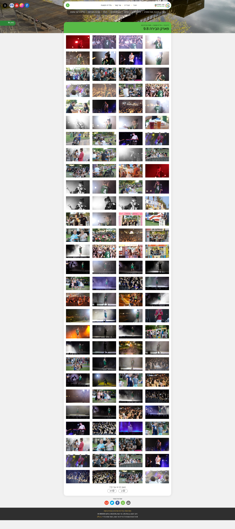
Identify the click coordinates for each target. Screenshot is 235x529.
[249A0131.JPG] (78, 58)
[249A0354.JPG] (131, 106)
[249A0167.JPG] (131, 122)
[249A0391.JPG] (78, 138)
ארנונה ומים (136, 12)
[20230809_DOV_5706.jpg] (104, 299)
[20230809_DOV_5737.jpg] (78, 396)
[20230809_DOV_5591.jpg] (78, 283)
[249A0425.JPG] (157, 203)
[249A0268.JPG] (131, 154)
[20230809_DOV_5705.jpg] (157, 348)
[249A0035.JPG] (131, 74)
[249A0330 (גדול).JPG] (157, 90)
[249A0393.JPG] (104, 138)
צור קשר (117, 5)
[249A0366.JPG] (157, 122)
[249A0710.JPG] (131, 299)
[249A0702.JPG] (131, 315)
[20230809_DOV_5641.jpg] (131, 428)
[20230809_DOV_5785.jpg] (78, 380)
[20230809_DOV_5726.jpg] (104, 331)
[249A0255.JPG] (157, 170)
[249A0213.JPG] (104, 122)
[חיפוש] (67, 5)
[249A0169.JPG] (157, 106)
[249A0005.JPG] (157, 154)
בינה (99, 517)
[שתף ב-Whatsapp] (123, 502)
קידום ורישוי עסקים (77, 12)
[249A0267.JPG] (78, 122)
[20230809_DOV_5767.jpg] (78, 251)
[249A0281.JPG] (104, 58)
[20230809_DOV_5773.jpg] (131, 267)
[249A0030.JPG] (78, 235)
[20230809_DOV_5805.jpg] (78, 476)
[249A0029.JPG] (104, 74)
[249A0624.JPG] (78, 299)
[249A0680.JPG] (157, 380)
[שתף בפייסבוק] (117, 502)
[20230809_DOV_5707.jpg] (131, 364)
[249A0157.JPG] (78, 187)
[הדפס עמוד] (128, 502)
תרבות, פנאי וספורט (151, 12)
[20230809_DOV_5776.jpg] (78, 348)
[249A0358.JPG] (157, 219)
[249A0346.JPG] (131, 42)
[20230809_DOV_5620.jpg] (157, 331)
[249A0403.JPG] (104, 235)
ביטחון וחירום (115, 12)
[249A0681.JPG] (131, 412)
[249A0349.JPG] (104, 90)
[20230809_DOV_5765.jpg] (131, 396)
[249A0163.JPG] (104, 203)
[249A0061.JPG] (157, 138)
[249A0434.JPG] (131, 251)
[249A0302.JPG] (131, 235)
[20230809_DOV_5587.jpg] (157, 428)
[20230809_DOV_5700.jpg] (157, 283)
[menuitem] (133, 5)
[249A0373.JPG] (78, 74)
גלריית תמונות (106, 5)
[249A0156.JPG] (131, 203)
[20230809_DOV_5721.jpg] (104, 364)
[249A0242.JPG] (78, 42)
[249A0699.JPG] (78, 315)
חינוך (164, 12)
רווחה (105, 12)
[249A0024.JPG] (78, 170)
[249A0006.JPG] (78, 154)
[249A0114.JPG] (131, 58)
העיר (135, 5)
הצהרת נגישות (108, 511)
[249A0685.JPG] (104, 380)
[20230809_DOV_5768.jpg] (157, 267)
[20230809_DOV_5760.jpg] (157, 299)
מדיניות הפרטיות (118, 511)
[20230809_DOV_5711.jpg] (104, 348)
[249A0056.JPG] (78, 90)
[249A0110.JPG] (131, 138)
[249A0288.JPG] (157, 58)
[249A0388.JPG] (157, 251)
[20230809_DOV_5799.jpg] (157, 396)
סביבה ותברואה (93, 12)
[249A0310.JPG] (157, 42)
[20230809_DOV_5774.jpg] (104, 283)
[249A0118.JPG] (104, 106)
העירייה (127, 5)
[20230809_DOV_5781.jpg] (104, 412)
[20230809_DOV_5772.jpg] (104, 267)
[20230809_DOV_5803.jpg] (104, 428)
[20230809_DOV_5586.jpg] (131, 380)
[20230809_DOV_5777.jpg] (157, 412)
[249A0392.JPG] (131, 187)
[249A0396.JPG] (131, 90)
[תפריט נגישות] (5, 5)
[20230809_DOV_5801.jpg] (131, 283)
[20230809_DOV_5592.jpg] (104, 396)
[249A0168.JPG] (104, 219)
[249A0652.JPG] (78, 331)
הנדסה (126, 12)
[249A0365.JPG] (78, 106)
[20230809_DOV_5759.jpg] (131, 331)
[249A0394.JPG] (104, 154)
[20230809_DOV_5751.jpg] (157, 364)
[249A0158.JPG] (78, 203)
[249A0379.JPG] (131, 219)
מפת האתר (128, 511)
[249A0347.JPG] (104, 42)
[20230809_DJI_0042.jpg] (131, 348)
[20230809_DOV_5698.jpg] (78, 412)
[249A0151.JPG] (157, 74)
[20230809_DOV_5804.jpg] (104, 476)
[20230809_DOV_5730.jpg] (104, 315)
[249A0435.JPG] (131, 170)
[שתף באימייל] (106, 502)
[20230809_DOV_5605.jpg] (157, 315)
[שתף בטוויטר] (112, 502)
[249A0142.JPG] (157, 187)
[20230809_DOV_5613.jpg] (78, 364)
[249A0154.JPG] (104, 187)
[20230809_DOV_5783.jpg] (78, 267)
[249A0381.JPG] (78, 219)
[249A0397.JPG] (104, 170)
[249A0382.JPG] (157, 235)
